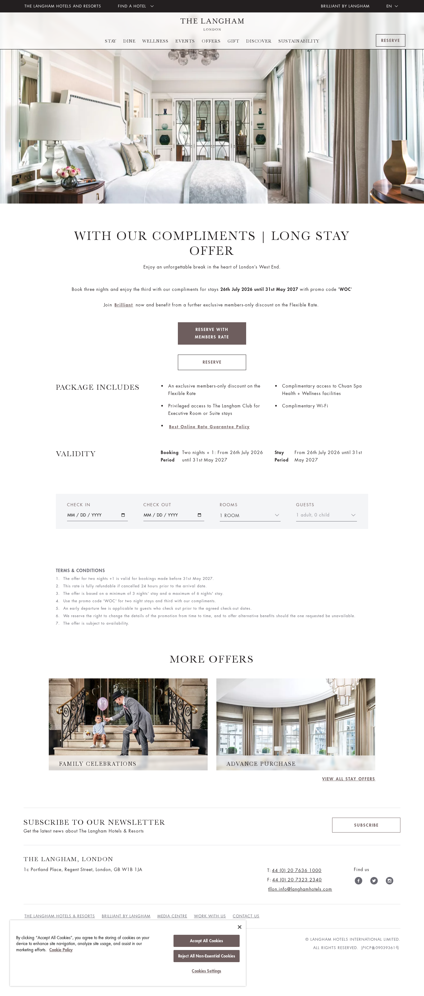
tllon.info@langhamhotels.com (300, 889)
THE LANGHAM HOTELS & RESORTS (60, 916)
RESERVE (212, 362)
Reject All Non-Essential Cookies (206, 956)
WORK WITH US (210, 916)
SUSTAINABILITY (298, 41)
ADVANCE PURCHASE (261, 764)
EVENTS (185, 41)
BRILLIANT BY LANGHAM (345, 6)
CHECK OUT (157, 505)
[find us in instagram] (389, 882)
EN (389, 6)
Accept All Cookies (206, 941)
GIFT (233, 41)
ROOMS (229, 505)
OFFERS (211, 41)
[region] (128, 953)
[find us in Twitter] (374, 882)
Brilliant (124, 305)
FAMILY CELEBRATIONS (98, 764)
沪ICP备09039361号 (380, 948)
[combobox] (246, 515)
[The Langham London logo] (212, 24)
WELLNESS (155, 41)
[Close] (239, 927)
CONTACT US (246, 916)
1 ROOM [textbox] (230, 515)
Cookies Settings (206, 971)
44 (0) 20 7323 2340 (297, 880)
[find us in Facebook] (358, 882)
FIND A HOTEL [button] (133, 6)
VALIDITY (76, 453)
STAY (110, 41)
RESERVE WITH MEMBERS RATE (212, 333)
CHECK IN (79, 505)
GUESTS (305, 505)
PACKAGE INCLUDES (98, 387)
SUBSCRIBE (366, 825)
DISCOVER (259, 41)
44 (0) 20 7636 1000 (297, 870)
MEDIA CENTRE (172, 916)
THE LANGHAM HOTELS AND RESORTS (63, 6)
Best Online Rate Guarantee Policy (209, 427)
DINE (129, 41)
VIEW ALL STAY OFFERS (348, 779)
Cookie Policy (61, 950)
